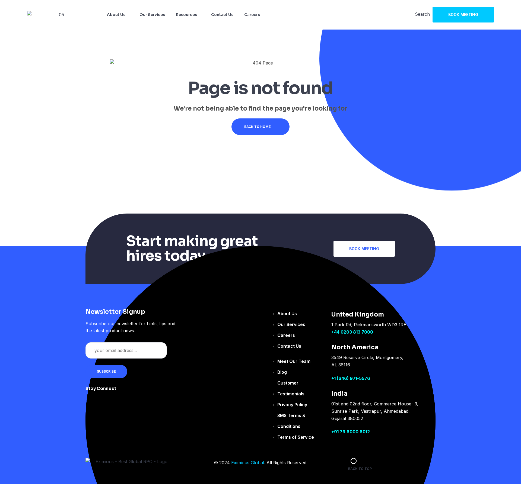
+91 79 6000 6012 (350, 431)
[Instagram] (143, 392)
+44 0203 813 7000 (352, 332)
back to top (360, 469)
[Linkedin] (160, 392)
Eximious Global (247, 462)
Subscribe (106, 371)
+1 (334, 378)
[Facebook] (127, 392)
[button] (463, 14)
